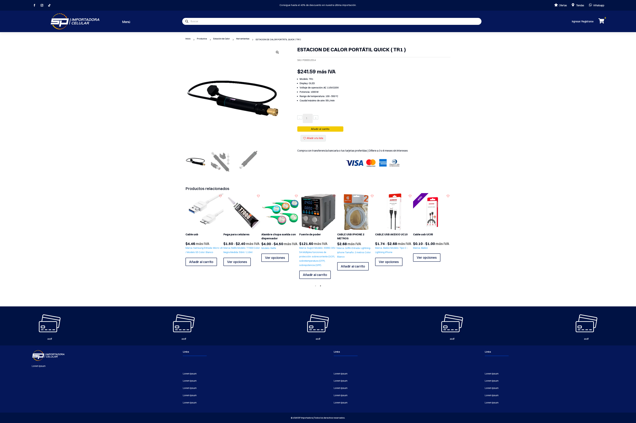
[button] (277, 52)
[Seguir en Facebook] (34, 5)
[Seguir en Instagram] (42, 5)
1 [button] (315, 286)
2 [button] (320, 286)
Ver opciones (199, 262)
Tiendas (580, 5)
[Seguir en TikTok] (49, 5)
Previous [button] (183, 239)
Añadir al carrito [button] (277, 266)
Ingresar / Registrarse (582, 21)
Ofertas (563, 5)
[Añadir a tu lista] (220, 196)
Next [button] (453, 239)
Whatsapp (598, 5)
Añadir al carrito (320, 129)
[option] (204, 229)
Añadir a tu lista (315, 138)
